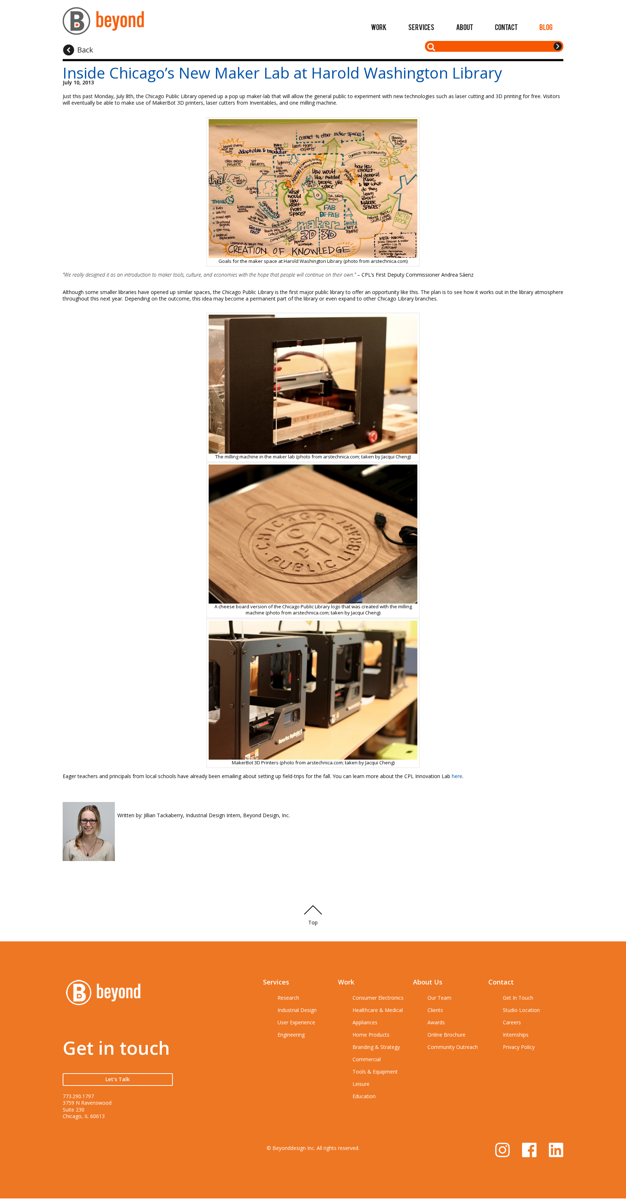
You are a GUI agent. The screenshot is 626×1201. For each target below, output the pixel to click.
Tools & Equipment (375, 1071)
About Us (427, 982)
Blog (545, 26)
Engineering (291, 1034)
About (464, 26)
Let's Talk (117, 1079)
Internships (516, 1034)
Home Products (370, 1034)
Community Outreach (452, 1046)
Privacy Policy (519, 1046)
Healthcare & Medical (377, 1010)
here (457, 776)
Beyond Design (103, 24)
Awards (436, 1022)
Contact (506, 26)
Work (379, 26)
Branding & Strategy (376, 1046)
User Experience (296, 1022)
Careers (512, 1022)
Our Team (439, 997)
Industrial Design (297, 1010)
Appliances (364, 1022)
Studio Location (521, 1010)
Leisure (361, 1083)
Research (288, 997)
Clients (435, 1010)
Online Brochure (446, 1034)
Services (421, 26)
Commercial (366, 1059)
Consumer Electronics (378, 997)
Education (364, 1096)
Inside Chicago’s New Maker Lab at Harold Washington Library (282, 72)
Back (85, 50)
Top (313, 922)
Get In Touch (518, 997)
